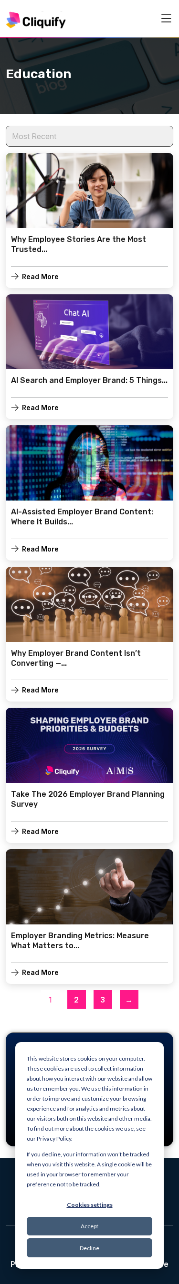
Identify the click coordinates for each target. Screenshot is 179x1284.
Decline (89, 1248)
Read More (40, 276)
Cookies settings (90, 1204)
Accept (89, 1226)
